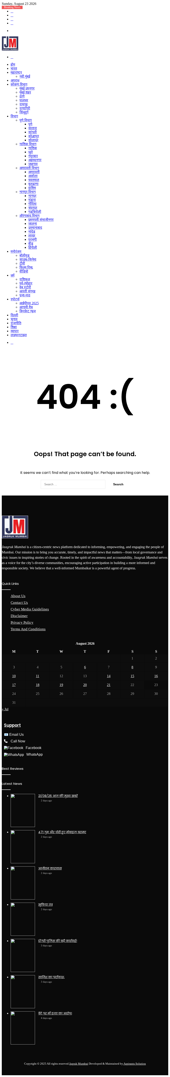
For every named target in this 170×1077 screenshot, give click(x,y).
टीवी (22, 263)
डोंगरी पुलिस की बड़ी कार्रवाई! (57, 941)
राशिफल (24, 279)
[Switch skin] (12, 23)
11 (37, 676)
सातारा (32, 128)
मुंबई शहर (25, 92)
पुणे (30, 124)
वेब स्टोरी (25, 287)
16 (156, 676)
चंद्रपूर (32, 208)
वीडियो (23, 271)
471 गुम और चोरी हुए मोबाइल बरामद (62, 832)
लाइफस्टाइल (19, 335)
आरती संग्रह (27, 291)
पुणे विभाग (25, 120)
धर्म (12, 275)
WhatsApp (34, 754)
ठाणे (22, 96)
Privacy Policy (22, 622)
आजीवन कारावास (50, 868)
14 (108, 676)
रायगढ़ (23, 104)
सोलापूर (33, 140)
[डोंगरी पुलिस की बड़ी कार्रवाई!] (23, 955)
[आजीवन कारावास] (23, 883)
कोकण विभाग (19, 84)
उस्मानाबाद (35, 227)
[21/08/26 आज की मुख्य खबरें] (23, 810)
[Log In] (12, 11)
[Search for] (12, 57)
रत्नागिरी (24, 108)
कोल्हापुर (33, 136)
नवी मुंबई (24, 76)
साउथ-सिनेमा (27, 259)
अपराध (15, 80)
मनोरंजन (16, 251)
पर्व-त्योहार (25, 283)
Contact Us (19, 602)
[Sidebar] (12, 19)
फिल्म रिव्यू (26, 267)
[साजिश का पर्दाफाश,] (23, 991)
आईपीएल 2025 (29, 303)
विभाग (14, 116)
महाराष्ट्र (16, 72)
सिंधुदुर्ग (23, 112)
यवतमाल (33, 180)
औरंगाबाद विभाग (29, 215)
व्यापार (15, 331)
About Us (18, 596)
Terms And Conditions (28, 629)
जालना (32, 223)
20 (85, 685)
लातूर (31, 235)
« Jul (5, 709)
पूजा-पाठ (24, 295)
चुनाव (14, 319)
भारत (14, 68)
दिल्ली (14, 315)
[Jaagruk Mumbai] (10, 49)
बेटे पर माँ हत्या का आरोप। (55, 1013)
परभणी (32, 239)
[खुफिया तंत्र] (23, 919)
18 (37, 685)
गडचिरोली (34, 211)
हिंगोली (32, 247)
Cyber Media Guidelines (30, 609)
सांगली (32, 132)
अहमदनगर (34, 160)
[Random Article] (12, 15)
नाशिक (32, 148)
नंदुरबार (33, 156)
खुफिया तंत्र (45, 904)
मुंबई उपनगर (27, 88)
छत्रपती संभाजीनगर (41, 219)
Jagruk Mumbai (78, 1063)
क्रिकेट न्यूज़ (27, 311)
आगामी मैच (26, 307)
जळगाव (33, 164)
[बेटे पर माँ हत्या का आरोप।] (23, 1028)
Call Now (18, 741)
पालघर (23, 100)
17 (14, 685)
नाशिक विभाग (27, 144)
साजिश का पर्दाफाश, (51, 977)
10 (14, 676)
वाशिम (32, 188)
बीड (30, 243)
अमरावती (34, 172)
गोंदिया (32, 204)
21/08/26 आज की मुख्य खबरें (58, 796)
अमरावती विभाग (29, 168)
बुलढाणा (33, 184)
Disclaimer (19, 616)
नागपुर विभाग (27, 192)
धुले (30, 152)
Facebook (33, 748)
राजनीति (16, 323)
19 (61, 685)
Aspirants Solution (134, 1063)
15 (132, 676)
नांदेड (31, 231)
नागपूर (32, 196)
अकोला (33, 176)
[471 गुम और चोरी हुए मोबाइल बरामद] (23, 846)
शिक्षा (14, 327)
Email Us (16, 734)
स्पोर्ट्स (15, 299)
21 (108, 685)
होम (13, 64)
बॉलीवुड (24, 255)
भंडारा (32, 200)
